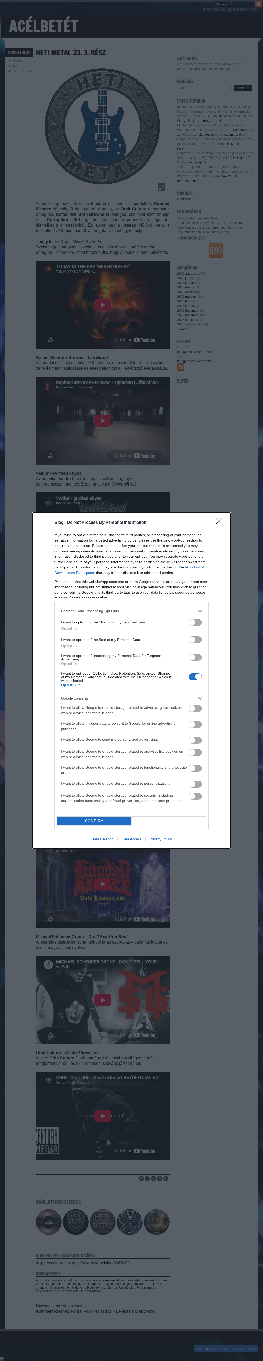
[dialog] (131, 681)
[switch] (195, 622)
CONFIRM (94, 821)
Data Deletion (102, 839)
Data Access (131, 839)
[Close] (220, 523)
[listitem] (131, 611)
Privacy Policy (160, 839)
